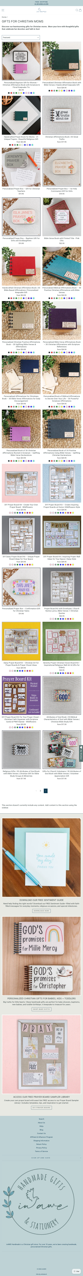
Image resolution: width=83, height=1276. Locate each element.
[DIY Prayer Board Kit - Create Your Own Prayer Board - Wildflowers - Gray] (15, 513)
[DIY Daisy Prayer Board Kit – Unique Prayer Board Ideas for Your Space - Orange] (25, 564)
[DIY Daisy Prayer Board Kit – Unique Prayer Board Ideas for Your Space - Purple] (27, 564)
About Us (41, 1123)
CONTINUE (65, 661)
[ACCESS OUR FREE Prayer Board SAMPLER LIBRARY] (41, 1054)
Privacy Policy (41, 1148)
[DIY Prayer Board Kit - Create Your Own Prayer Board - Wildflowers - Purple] (27, 513)
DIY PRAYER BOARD (41, 1107)
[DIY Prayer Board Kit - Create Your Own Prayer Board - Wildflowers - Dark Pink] (12, 513)
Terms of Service (41, 1151)
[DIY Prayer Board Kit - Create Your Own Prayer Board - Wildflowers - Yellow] (32, 513)
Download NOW (41, 911)
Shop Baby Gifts (41, 1009)
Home (4, 17)
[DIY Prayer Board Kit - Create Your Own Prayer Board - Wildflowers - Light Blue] (20, 513)
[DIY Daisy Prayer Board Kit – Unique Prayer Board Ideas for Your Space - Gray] (15, 564)
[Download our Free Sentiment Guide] (41, 857)
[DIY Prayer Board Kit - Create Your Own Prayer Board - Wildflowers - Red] (30, 513)
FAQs (42, 1126)
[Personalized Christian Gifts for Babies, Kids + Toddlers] (41, 956)
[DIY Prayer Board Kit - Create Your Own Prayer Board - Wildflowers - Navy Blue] (22, 513)
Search (41, 1119)
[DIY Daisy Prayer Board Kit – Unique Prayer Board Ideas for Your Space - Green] (17, 564)
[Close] (79, 612)
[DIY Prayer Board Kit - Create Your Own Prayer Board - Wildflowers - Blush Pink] (10, 513)
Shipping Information (41, 1141)
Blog (41, 1130)
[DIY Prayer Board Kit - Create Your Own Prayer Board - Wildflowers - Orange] (25, 513)
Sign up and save (41, 1158)
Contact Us (41, 1133)
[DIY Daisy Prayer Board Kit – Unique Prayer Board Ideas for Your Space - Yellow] (32, 564)
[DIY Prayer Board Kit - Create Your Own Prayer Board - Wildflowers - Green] (17, 513)
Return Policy (41, 1144)
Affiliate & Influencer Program (41, 1137)
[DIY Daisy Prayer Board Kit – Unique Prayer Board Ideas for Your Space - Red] (30, 564)
